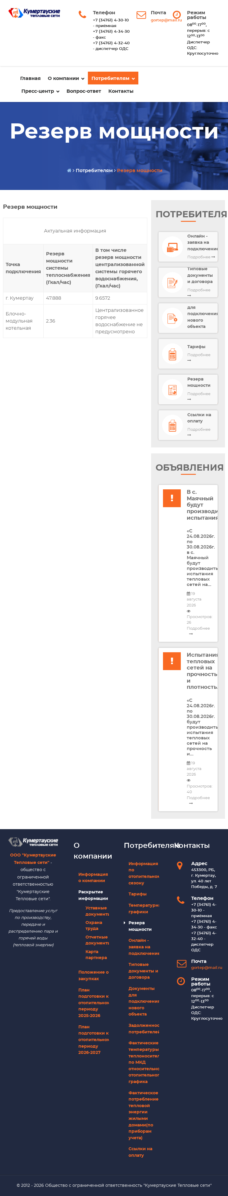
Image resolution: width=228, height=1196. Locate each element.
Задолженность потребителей (144, 1028)
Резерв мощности (140, 926)
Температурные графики (144, 908)
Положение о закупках (93, 975)
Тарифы (138, 894)
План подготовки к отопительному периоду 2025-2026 (93, 1003)
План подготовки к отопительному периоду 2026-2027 (93, 1040)
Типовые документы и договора (143, 971)
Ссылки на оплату (140, 1152)
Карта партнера (96, 955)
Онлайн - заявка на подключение (144, 946)
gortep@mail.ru (166, 20)
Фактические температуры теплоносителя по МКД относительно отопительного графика (144, 1062)
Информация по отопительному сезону (144, 873)
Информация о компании (93, 877)
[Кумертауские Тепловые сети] (33, 841)
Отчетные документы (97, 940)
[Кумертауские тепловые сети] (34, 12)
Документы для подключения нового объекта (144, 1001)
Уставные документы (97, 911)
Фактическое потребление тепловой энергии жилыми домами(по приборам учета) (144, 1115)
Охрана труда (94, 926)
